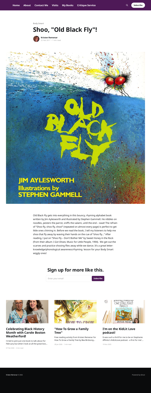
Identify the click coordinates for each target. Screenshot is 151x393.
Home (16, 5)
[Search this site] (127, 5)
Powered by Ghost (138, 375)
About (27, 5)
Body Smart (38, 23)
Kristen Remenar (49, 37)
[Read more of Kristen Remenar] (36, 39)
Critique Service (86, 5)
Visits (55, 5)
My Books (67, 5)
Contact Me (41, 5)
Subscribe (138, 5)
